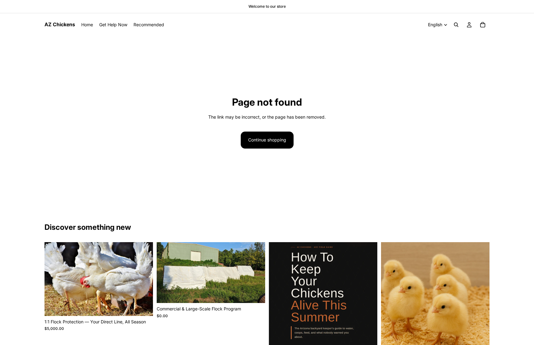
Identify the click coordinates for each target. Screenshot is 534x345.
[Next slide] (368, 312)
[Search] (456, 25)
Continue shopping (267, 139)
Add (148, 306)
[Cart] (483, 25)
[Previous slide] (278, 312)
